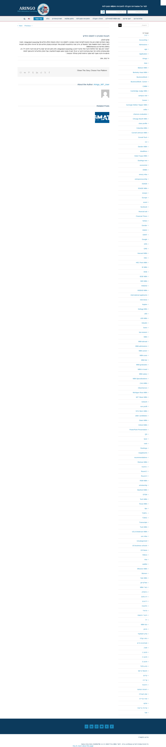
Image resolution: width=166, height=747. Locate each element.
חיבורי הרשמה (142, 615)
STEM (145, 494)
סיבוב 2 (144, 657)
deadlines (143, 151)
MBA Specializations (140, 378)
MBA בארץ (143, 383)
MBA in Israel (142, 369)
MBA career (143, 351)
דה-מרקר (144, 597)
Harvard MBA (142, 253)
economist (143, 165)
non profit (143, 406)
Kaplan (144, 304)
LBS (145, 314)
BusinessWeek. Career (139, 82)
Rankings (143, 448)
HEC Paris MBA (141, 262)
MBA (145, 337)
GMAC (144, 230)
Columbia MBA (142, 128)
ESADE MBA (142, 188)
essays (144, 193)
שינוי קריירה (143, 699)
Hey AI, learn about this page (83, 746)
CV (146, 142)
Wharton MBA (142, 569)
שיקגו (145, 703)
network (144, 402)
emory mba (143, 174)
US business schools (139, 545)
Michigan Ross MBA (140, 392)
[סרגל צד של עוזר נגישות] (163, 2)
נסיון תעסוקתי (142, 634)
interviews (143, 300)
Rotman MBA (142, 462)
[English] (29, 18)
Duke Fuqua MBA (140, 156)
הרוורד (145, 610)
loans (145, 327)
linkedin (144, 323)
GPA (145, 244)
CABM (145, 86)
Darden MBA (142, 146)
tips (146, 508)
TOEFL (144, 513)
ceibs (145, 109)
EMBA (145, 170)
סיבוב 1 (144, 652)
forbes (145, 221)
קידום (145, 675)
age (145, 49)
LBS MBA (143, 318)
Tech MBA (143, 499)
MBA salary (143, 374)
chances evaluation (140, 114)
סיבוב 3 (144, 662)
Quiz (145, 439)
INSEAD (144, 286)
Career (144, 100)
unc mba (144, 536)
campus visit (142, 95)
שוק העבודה (143, 694)
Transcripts (143, 522)
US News (144, 550)
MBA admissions (141, 346)
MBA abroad (142, 341)
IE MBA (144, 267)
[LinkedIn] (91, 726)
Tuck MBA (143, 527)
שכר (145, 713)
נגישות (83, 744)
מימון (145, 629)
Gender (144, 225)
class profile (143, 123)
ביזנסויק (144, 592)
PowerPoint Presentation (138, 430)
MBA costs (143, 355)
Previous (28, 26)
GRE (145, 249)
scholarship (143, 485)
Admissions (143, 44)
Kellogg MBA (142, 309)
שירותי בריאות (142, 708)
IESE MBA (143, 276)
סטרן (145, 648)
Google (144, 239)
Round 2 (144, 471)
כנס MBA (144, 624)
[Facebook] (112, 726)
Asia (145, 63)
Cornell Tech (142, 137)
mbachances (142, 388)
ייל (146, 620)
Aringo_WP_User (101, 84)
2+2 (145, 35)
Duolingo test (142, 160)
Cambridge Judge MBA (139, 91)
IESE (145, 272)
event (145, 202)
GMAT (145, 235)
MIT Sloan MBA (141, 397)
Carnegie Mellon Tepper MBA (136, 105)
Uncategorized (142, 541)
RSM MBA (143, 481)
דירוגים (144, 601)
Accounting (143, 40)
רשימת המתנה (142, 689)
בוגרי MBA (143, 587)
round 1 (144, 467)
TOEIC (144, 518)
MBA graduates (141, 365)
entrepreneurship (141, 179)
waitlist (144, 564)
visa (145, 559)
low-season (143, 332)
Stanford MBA (142, 490)
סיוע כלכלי (143, 666)
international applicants (139, 295)
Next (20, 26)
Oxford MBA (142, 425)
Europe (144, 198)
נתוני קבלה (143, 638)
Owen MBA (143, 420)
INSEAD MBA (142, 290)
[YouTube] (102, 726)
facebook (144, 207)
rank (145, 443)
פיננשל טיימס (142, 671)
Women (144, 573)
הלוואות (144, 606)
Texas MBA (143, 504)
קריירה (145, 680)
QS (146, 434)
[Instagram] (96, 726)
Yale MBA (143, 578)
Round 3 (144, 476)
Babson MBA (142, 68)
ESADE (144, 184)
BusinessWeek (142, 77)
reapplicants (142, 453)
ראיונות (144, 685)
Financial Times (141, 216)
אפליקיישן (143, 583)
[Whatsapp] (86, 726)
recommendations (140, 457)
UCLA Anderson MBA (139, 532)
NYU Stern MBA (141, 411)
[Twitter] (107, 726)
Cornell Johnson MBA (139, 133)
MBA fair (144, 360)
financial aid (143, 211)
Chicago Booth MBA (140, 119)
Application (143, 54)
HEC (145, 258)
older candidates (141, 416)
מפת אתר (89, 744)
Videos (144, 555)
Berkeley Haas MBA (140, 72)
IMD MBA (143, 281)
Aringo (145, 58)
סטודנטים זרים (142, 643)
